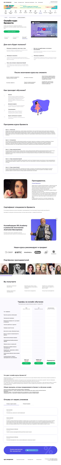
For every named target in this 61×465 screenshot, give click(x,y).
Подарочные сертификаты (29, 2)
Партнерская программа (20, 459)
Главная (15, 2)
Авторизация (40, 2)
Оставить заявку (51, 363)
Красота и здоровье (12, 17)
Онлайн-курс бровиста (21, 17)
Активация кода (21, 2)
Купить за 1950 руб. (12, 31)
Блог (36, 2)
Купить (26, 363)
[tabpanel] (30, 274)
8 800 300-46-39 (54, 460)
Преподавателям (30, 459)
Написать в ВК (32, 450)
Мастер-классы (38, 459)
